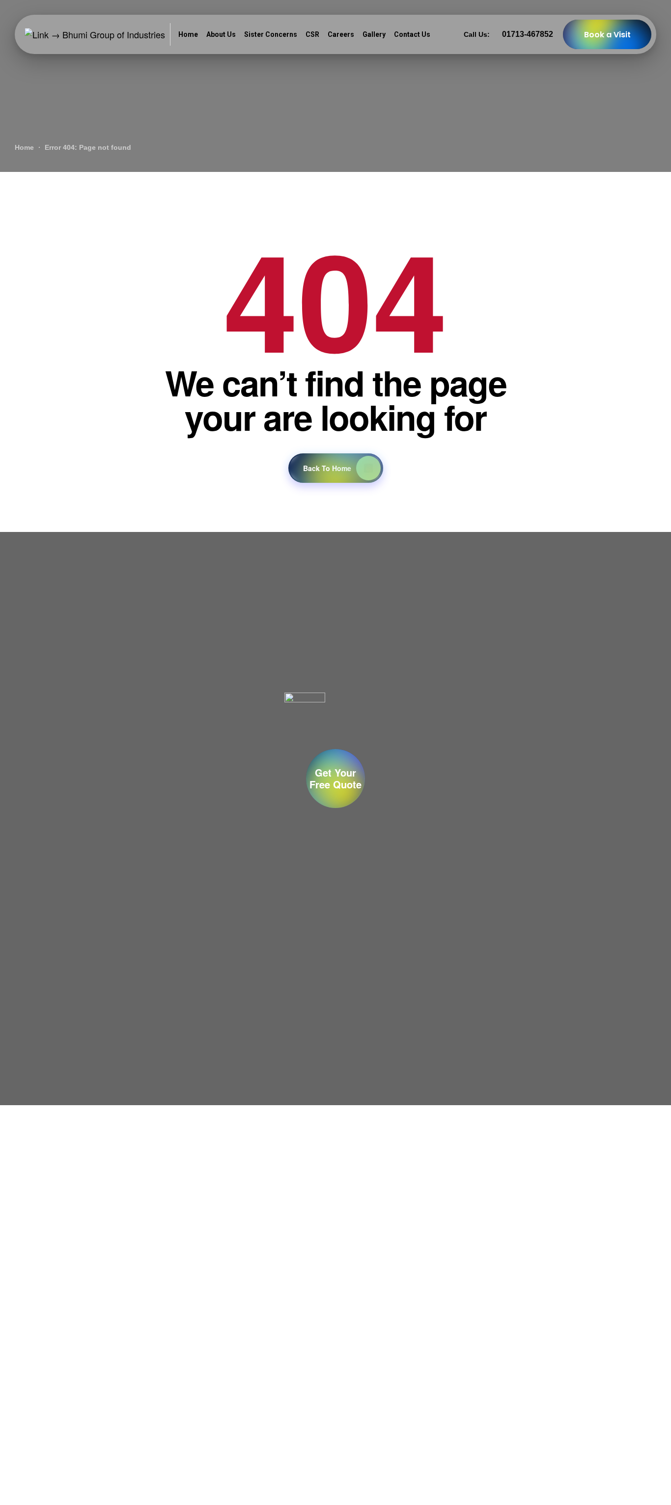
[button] (335, 778)
